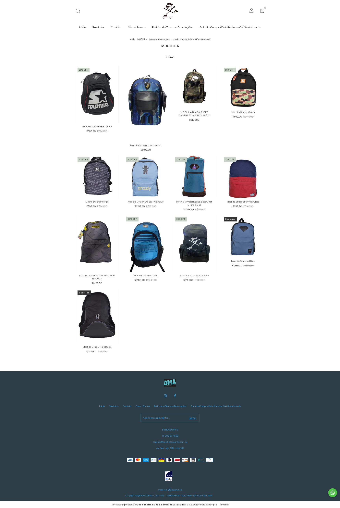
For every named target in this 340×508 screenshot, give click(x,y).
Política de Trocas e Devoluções (172, 27)
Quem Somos (137, 27)
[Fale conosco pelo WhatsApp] (332, 492)
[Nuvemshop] (170, 490)
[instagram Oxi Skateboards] (165, 395)
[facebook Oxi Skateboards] (174, 395)
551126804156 (170, 429)
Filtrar (170, 57)
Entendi (224, 504)
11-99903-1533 (170, 435)
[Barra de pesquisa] (79, 11)
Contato (116, 27)
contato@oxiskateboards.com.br (170, 441)
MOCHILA (142, 39)
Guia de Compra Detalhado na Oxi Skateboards (230, 27)
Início (82, 27)
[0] (260, 11)
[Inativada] (168, 476)
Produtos (98, 27)
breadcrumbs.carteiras (159, 39)
